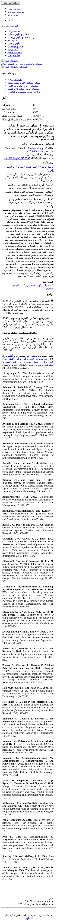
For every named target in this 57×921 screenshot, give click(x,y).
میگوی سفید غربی (34, 285)
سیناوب (29, 918)
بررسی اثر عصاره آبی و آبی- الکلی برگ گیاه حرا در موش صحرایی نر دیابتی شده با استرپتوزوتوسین (28, 362)
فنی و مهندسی (15, 46)
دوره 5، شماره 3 (36, 148)
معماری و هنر (15, 52)
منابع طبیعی (14, 55)
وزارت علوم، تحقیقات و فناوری (24, 91)
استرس (49, 288)
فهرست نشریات (16, 11)
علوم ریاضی (14, 43)
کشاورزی (13, 49)
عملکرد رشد (16, 285)
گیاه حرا (49, 285)
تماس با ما (13, 14)
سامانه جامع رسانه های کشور (23, 88)
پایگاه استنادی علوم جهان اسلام (24, 82)
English (11, 20)
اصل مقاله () (37, 151)
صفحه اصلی (14, 8)
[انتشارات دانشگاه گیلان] (14, 67)
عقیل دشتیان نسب (27, 166)
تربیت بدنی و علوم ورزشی (21, 37)
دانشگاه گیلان (15, 79)
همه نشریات (14, 31)
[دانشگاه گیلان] (9, 61)
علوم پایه (12, 40)
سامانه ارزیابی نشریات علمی (23, 85)
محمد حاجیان (47, 166)
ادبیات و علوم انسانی (18, 34)
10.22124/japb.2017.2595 (17, 158)
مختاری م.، (31, 355)
